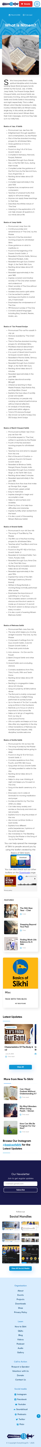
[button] (4, 1041)
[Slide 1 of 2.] (11, 1226)
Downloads (24, 873)
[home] (10, 4)
